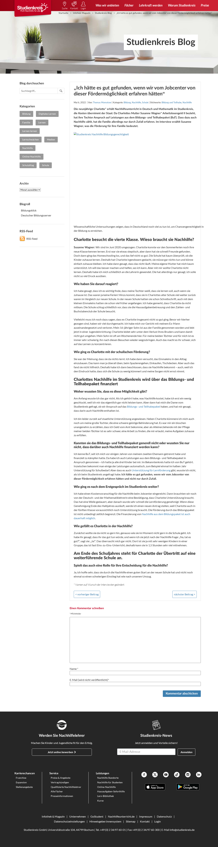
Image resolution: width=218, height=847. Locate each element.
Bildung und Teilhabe (172, 102)
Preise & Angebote (60, 777)
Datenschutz (164, 816)
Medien (51, 139)
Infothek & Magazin (53, 816)
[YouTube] (166, 775)
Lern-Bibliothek (105, 796)
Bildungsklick (28, 210)
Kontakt (145, 821)
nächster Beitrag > (184, 594)
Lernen (42, 122)
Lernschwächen (30, 139)
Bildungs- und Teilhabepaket (143, 406)
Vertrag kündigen (60, 782)
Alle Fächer (57, 791)
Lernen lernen (29, 130)
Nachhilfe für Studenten (110, 782)
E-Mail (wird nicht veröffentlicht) (89, 679)
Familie (26, 122)
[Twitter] (155, 775)
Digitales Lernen (47, 113)
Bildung (26, 113)
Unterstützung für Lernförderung (151, 470)
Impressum (145, 816)
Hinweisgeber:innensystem (105, 821)
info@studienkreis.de (182, 829)
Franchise (21, 777)
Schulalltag (28, 165)
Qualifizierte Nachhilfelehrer (66, 786)
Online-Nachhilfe (31, 156)
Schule (45, 165)
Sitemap (130, 821)
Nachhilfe (27, 148)
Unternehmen (77, 816)
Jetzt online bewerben (60, 752)
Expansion (21, 782)
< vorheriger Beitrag (87, 594)
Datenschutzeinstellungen (69, 821)
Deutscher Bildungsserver (36, 215)
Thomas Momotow (102, 102)
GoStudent (96, 816)
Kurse (100, 800)
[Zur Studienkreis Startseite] (32, 9)
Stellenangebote (24, 786)
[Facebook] (144, 775)
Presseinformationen (62, 796)
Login (157, 821)
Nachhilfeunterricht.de (121, 816)
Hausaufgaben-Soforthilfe (111, 791)
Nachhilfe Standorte (108, 777)
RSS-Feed (31, 238)
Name (74, 668)
